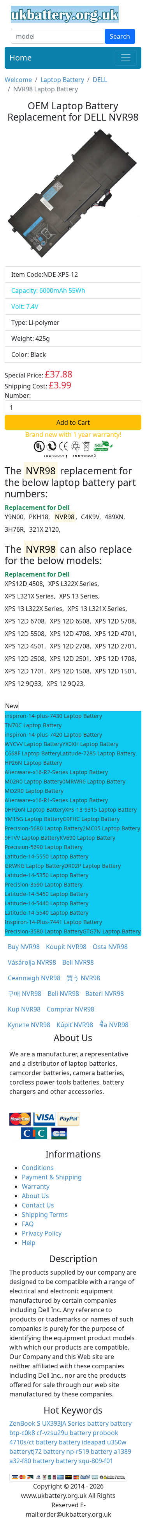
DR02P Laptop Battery (92, 865)
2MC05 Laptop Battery (111, 828)
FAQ (28, 1224)
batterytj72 (25, 1451)
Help (28, 1242)
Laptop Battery (62, 79)
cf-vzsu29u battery (64, 1432)
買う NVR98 (83, 978)
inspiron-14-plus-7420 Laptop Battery (53, 734)
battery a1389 (111, 1451)
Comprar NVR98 (70, 1009)
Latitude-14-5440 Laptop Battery (46, 903)
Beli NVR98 (78, 962)
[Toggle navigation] (126, 58)
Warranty (35, 1186)
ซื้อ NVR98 (113, 1024)
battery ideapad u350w (93, 1442)
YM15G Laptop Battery (34, 819)
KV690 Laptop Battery (87, 837)
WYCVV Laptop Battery (33, 744)
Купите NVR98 (29, 1024)
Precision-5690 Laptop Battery (44, 847)
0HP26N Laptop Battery (35, 809)
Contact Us (38, 1205)
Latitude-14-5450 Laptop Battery (46, 894)
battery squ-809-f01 (84, 1461)
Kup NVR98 (24, 1009)
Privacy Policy (42, 1233)
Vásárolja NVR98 (32, 962)
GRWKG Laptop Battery (34, 865)
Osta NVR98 (110, 946)
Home (20, 57)
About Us (35, 1195)
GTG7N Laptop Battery (112, 931)
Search (120, 36)
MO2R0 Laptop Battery (34, 790)
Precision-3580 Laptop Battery (44, 931)
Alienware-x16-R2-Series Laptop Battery (56, 772)
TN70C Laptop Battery (33, 725)
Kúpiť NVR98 (74, 1024)
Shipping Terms (45, 1214)
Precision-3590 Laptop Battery (44, 884)
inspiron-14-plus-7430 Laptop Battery (53, 715)
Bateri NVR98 (104, 993)
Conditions (38, 1167)
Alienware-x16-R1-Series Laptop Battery (56, 800)
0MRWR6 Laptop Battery (93, 781)
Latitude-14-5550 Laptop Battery (46, 856)
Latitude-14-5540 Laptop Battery (46, 912)
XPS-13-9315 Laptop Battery (101, 809)
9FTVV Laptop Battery (32, 837)
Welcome (18, 79)
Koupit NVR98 (66, 946)
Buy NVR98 (24, 946)
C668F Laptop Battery (32, 753)
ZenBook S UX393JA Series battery (59, 1423)
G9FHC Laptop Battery (91, 819)
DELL (100, 79)
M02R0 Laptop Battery (33, 781)
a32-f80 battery (31, 1461)
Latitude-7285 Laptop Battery (97, 753)
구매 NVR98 (24, 993)
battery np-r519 (66, 1451)
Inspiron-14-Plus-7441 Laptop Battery (53, 922)
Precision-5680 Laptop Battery (44, 828)
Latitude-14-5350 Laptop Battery (46, 875)
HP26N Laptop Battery (33, 762)
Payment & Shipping (52, 1177)
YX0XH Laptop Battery (90, 744)
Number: (18, 395)
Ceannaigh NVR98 (34, 978)
